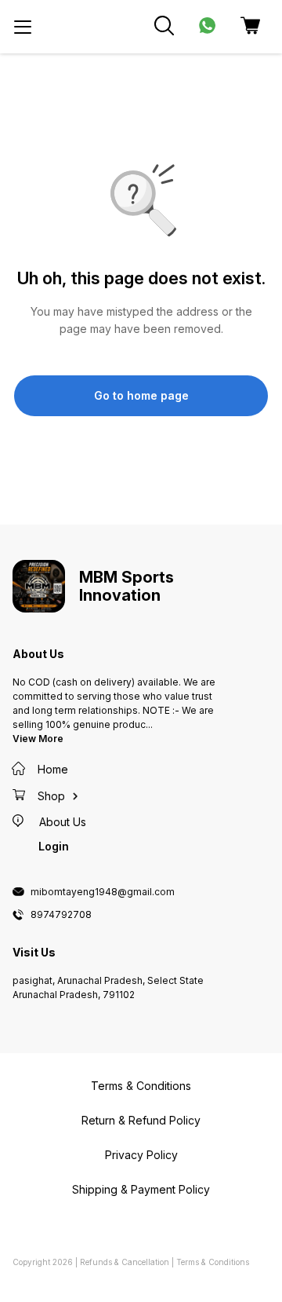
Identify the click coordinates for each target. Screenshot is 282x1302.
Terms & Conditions (212, 1262)
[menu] (22, 26)
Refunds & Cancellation (124, 1262)
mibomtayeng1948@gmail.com (103, 892)
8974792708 (61, 914)
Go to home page (141, 395)
